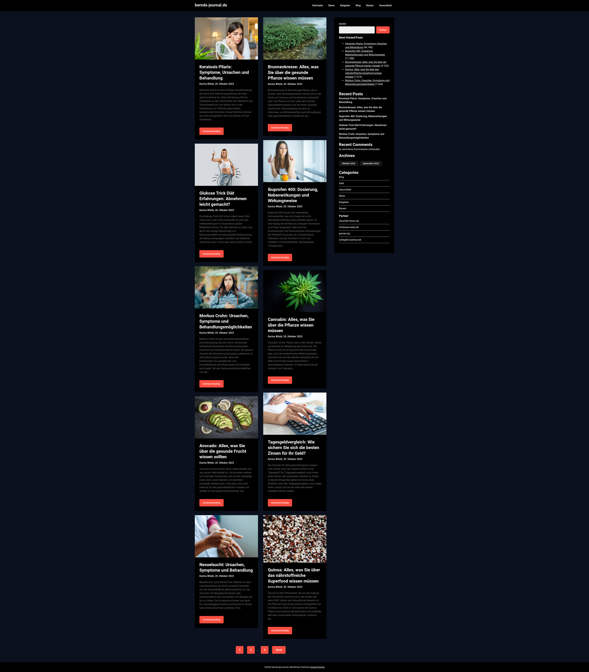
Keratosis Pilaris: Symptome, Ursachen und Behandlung (224, 72)
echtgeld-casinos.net (350, 239)
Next (279, 649)
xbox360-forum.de (349, 220)
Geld (341, 183)
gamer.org (344, 233)
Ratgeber (345, 5)
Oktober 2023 (348, 163)
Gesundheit (385, 5)
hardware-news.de (349, 227)
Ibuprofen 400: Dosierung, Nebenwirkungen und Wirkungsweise (293, 195)
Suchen (342, 24)
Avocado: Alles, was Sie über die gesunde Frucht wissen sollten (222, 451)
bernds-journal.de (211, 5)
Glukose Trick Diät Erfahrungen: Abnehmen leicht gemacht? (223, 199)
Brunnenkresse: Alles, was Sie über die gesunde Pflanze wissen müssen (293, 72)
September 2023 (371, 163)
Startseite (317, 5)
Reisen (370, 5)
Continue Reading (211, 131)
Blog (358, 5)
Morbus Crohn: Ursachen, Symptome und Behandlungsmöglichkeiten (225, 321)
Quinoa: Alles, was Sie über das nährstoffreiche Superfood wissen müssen (294, 575)
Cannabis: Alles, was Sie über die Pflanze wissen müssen (291, 325)
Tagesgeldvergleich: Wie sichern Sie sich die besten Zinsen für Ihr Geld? (293, 448)
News (331, 5)
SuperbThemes (317, 667)
